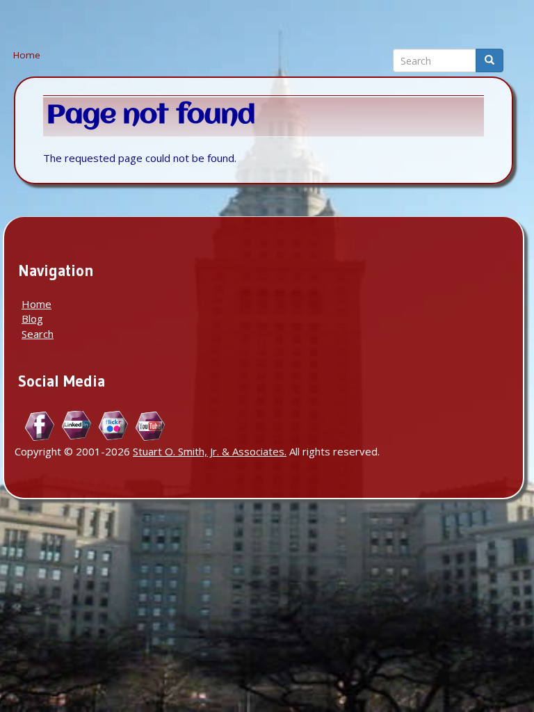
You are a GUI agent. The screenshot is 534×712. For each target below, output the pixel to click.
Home (26, 55)
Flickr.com (114, 426)
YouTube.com (150, 426)
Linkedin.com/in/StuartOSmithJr (77, 426)
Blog (32, 318)
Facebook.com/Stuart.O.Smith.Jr (40, 426)
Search (38, 334)
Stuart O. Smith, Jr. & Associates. (209, 451)
